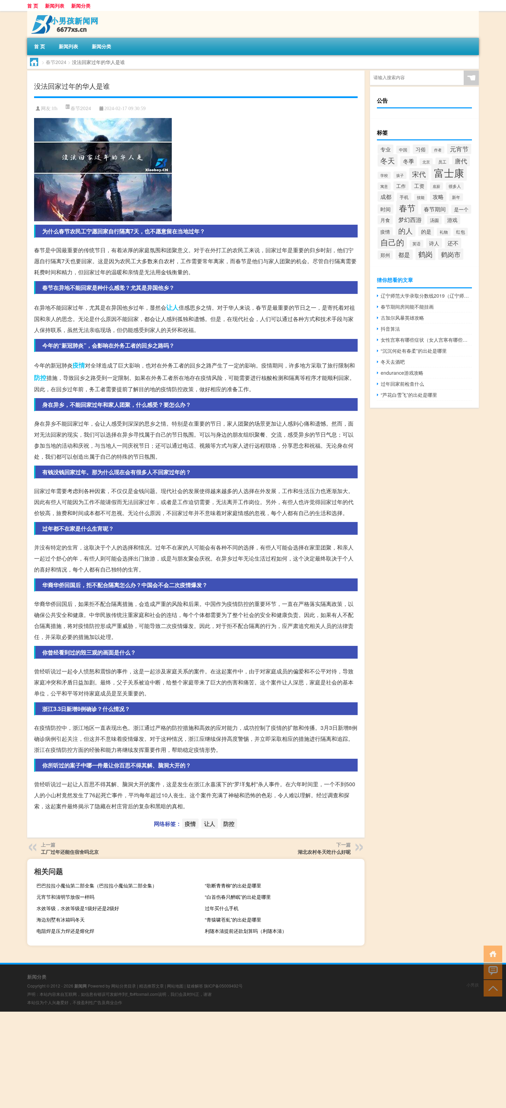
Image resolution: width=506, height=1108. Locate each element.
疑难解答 (195, 986)
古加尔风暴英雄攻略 (402, 317)
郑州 (385, 255)
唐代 (461, 161)
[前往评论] (491, 970)
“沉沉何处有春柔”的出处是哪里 (414, 350)
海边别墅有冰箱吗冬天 (60, 919)
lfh (54, 108)
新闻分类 (81, 5)
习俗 (420, 149)
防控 (40, 377)
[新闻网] (63, 13)
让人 (172, 307)
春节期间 (435, 209)
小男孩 (472, 985)
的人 (405, 230)
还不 (452, 243)
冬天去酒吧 (393, 361)
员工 (442, 162)
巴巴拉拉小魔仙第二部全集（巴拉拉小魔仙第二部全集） (96, 885)
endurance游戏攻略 (402, 372)
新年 (456, 197)
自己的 (392, 242)
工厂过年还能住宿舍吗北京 (70, 851)
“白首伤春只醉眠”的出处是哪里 (238, 896)
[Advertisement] (206, 1060)
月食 (385, 219)
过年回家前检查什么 (402, 383)
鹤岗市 (451, 254)
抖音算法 (390, 328)
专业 (385, 149)
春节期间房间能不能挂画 (407, 306)
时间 (385, 209)
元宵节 (459, 149)
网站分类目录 (123, 986)
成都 (385, 196)
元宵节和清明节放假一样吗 (65, 896)
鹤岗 (425, 254)
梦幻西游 (410, 219)
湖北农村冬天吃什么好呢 (324, 851)
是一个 (461, 209)
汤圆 (434, 220)
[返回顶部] (491, 987)
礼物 (444, 232)
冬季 (408, 161)
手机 (404, 197)
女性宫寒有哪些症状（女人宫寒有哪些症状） (426, 339)
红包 (460, 232)
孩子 (400, 175)
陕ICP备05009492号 (223, 986)
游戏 (452, 219)
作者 (438, 149)
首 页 (32, 5)
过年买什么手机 (222, 908)
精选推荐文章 (151, 986)
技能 (420, 197)
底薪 (436, 186)
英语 (416, 243)
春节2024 (56, 61)
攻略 (438, 197)
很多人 (455, 186)
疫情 (79, 365)
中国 (403, 149)
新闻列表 (54, 5)
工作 (401, 185)
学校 (384, 175)
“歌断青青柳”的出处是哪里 (233, 885)
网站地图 (175, 986)
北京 (426, 161)
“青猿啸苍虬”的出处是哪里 (233, 919)
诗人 (434, 243)
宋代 (419, 174)
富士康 (449, 172)
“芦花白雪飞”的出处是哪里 (409, 394)
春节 (407, 208)
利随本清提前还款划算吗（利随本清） (246, 930)
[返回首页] (491, 953)
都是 (404, 255)
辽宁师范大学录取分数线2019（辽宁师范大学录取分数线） (426, 295)
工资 (419, 185)
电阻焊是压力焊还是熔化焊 (65, 930)
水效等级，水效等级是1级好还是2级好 (77, 908)
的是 (426, 231)
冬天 (387, 160)
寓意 (384, 186)
